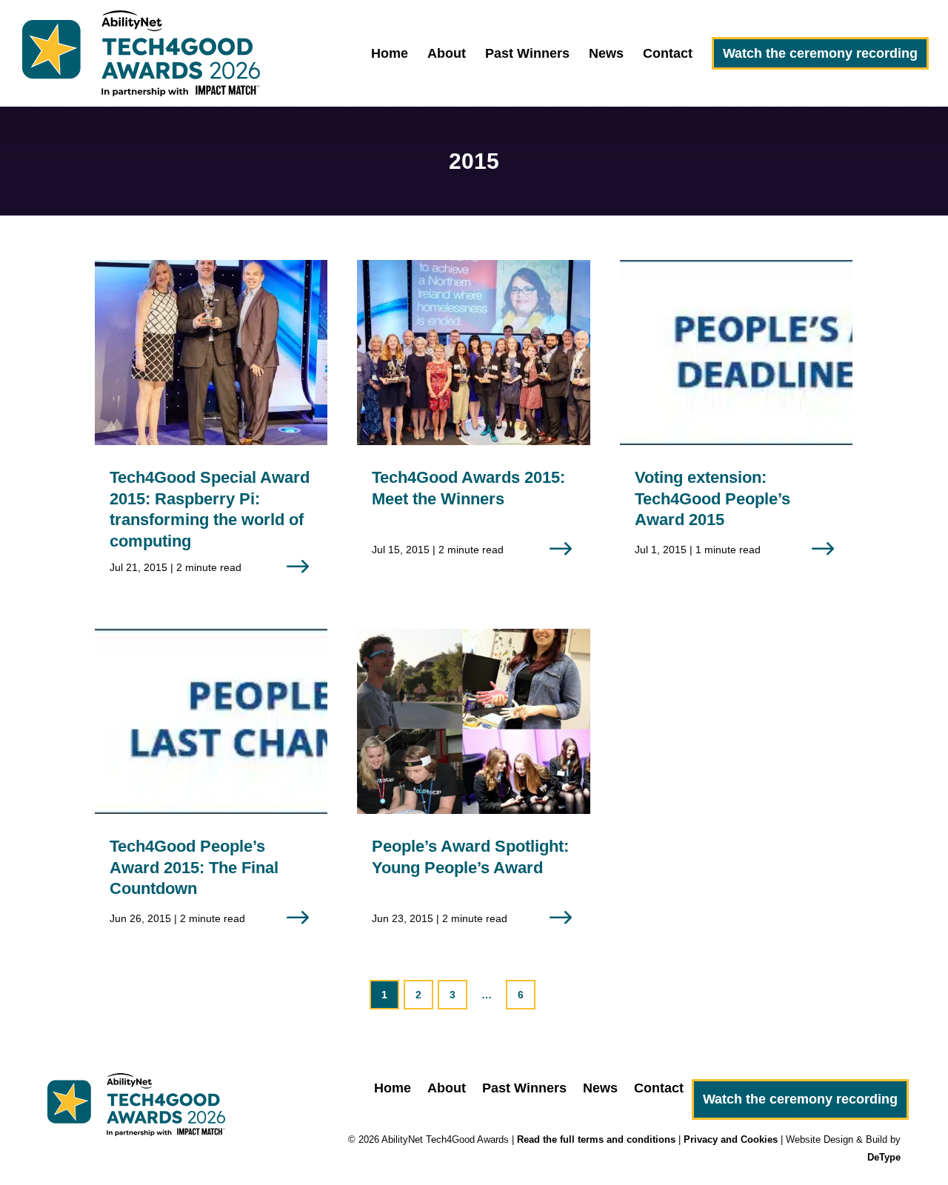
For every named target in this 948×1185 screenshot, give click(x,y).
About (446, 54)
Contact (667, 54)
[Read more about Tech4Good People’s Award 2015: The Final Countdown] (211, 789)
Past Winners (527, 54)
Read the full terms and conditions (596, 1139)
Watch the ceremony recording (820, 53)
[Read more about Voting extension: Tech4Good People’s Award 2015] (736, 420)
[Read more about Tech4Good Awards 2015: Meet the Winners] (473, 420)
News (606, 54)
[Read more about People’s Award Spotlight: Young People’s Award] (473, 789)
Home (389, 54)
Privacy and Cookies (731, 1139)
